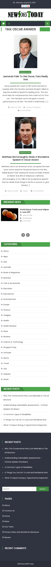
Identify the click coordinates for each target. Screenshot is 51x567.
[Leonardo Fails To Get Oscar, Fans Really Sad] (25, 51)
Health (6, 320)
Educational (8, 294)
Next (28, 235)
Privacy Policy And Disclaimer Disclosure (22, 532)
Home (7, 516)
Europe (6, 304)
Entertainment (25, 72)
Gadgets (7, 315)
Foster (25, 191)
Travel (6, 363)
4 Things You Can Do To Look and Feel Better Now (24, 420)
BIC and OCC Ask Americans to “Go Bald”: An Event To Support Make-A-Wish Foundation (34, 212)
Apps (5, 256)
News (5, 331)
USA (5, 368)
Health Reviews (9, 326)
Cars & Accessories (11, 283)
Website (7, 374)
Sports (6, 358)
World (5, 379)
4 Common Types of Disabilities (17, 414)
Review (8, 537)
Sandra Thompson (33, 107)
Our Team (9, 526)
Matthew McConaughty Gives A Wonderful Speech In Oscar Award (25, 158)
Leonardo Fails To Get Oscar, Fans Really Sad (25, 78)
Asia (5, 262)
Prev (23, 235)
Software (7, 352)
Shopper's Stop (9, 347)
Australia (7, 267)
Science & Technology (13, 342)
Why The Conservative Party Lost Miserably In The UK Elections (26, 398)
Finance (6, 310)
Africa (6, 251)
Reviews (6, 336)
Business (7, 278)
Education (7, 288)
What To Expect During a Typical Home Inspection (25, 425)
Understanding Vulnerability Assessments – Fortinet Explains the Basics (25, 407)
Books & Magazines (11, 272)
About (7, 505)
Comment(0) (25, 110)
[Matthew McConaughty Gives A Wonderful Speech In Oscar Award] (25, 132)
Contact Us (9, 510)
